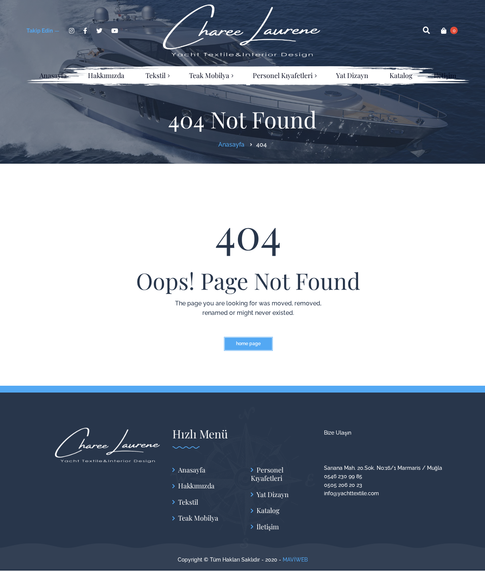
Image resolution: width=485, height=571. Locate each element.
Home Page (248, 343)
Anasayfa (191, 470)
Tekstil (188, 502)
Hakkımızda (196, 486)
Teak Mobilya (198, 518)
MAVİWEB (295, 560)
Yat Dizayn (273, 494)
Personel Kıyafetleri (267, 474)
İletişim (268, 527)
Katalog (268, 510)
